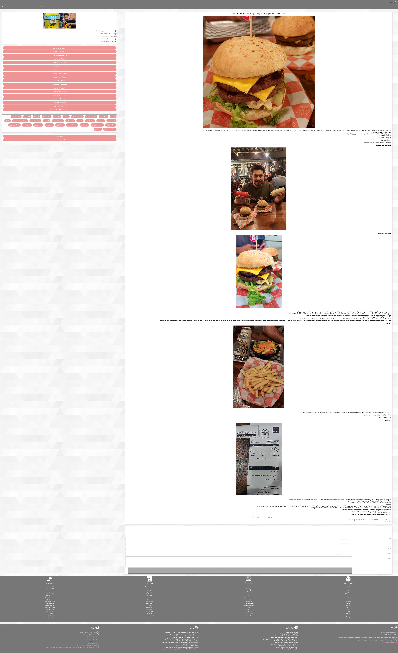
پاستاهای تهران (49, 595)
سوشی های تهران (50, 609)
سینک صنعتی (103, 117)
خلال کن (348, 605)
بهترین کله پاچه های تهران (59, 77)
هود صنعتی (348, 599)
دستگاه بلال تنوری (14, 125)
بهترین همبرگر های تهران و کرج (362, 520)
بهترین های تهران (60, 48)
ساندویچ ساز (49, 125)
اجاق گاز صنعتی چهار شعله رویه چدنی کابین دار (287, 647)
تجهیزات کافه (46, 117)
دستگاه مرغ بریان (35, 121)
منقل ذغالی (348, 595)
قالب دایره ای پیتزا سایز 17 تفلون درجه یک (288, 645)
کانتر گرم (46, 121)
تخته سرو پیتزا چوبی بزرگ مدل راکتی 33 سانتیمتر (286, 642)
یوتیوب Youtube (93, 642)
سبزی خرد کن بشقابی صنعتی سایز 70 (289, 649)
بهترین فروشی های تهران (60, 52)
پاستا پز (149, 605)
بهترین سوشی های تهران (59, 95)
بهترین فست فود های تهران (363, 514)
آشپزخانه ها (393, 2)
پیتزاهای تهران (49, 591)
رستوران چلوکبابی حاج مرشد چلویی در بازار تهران (183, 636)
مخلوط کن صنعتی (149, 611)
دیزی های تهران (49, 599)
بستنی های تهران (50, 611)
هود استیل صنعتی (57, 121)
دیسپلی (149, 599)
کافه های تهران (49, 614)
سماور (149, 597)
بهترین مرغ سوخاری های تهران (59, 66)
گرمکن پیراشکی (149, 601)
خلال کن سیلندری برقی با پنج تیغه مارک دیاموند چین (286, 635)
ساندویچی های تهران (50, 607)
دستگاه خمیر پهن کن (97, 125)
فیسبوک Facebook (92, 643)
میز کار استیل (89, 121)
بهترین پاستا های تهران (60, 88)
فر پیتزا (66, 117)
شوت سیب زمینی (249, 614)
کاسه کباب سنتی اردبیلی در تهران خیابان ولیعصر (175, 649)
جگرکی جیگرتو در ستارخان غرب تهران (185, 645)
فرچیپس (249, 616)
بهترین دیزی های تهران (60, 81)
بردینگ (248, 607)
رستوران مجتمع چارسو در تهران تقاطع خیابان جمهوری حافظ (284, 637)
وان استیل (101, 121)
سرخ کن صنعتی (248, 589)
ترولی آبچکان (70, 121)
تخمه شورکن (149, 593)
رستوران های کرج (50, 618)
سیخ (348, 609)
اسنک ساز (149, 614)
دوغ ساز (348, 603)
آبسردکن (149, 618)
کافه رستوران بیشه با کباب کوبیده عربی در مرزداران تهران (284, 644)
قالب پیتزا (57, 117)
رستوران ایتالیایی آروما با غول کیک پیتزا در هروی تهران (179, 647)
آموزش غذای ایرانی (60, 140)
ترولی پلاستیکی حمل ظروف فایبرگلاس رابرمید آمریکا (286, 640)
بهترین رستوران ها (50, 583)
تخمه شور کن (38, 125)
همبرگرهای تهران (50, 587)
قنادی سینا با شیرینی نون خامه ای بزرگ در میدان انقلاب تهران (176, 642)
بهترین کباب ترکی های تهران (60, 84)
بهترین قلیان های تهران (60, 106)
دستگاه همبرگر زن (249, 611)
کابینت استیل (111, 121)
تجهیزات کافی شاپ (149, 583)
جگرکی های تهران (50, 593)
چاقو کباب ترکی (248, 599)
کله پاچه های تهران (49, 597)
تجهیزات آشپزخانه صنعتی (292, 632)
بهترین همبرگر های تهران (377, 514)
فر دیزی (80, 121)
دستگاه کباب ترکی (72, 125)
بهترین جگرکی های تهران (59, 70)
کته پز (348, 611)
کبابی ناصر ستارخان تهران (189, 644)
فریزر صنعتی (249, 618)
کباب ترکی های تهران (50, 601)
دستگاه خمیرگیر (111, 125)
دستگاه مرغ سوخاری (249, 605)
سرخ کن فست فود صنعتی (20, 121)
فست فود (350, 520)
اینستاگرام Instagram (92, 636)
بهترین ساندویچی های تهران (60, 91)
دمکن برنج (348, 616)
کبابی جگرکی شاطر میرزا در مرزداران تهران (184, 640)
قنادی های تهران (50, 603)
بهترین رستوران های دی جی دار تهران (59, 110)
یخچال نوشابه (27, 125)
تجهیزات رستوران (91, 117)
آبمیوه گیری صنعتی (149, 616)
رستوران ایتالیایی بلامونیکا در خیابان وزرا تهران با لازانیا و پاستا (179, 632)
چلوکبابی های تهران (49, 589)
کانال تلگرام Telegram (92, 638)
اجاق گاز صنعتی (16, 117)
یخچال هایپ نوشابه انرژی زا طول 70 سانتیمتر (180, 634)
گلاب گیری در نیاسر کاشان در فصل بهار (289, 634)
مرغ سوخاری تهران (50, 605)
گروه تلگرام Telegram (92, 640)
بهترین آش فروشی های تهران (59, 73)
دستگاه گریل (60, 125)
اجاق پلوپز (97, 129)
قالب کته (36, 117)
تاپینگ (7, 121)
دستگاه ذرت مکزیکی (110, 129)
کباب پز (113, 117)
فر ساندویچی (84, 125)
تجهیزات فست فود (77, 117)
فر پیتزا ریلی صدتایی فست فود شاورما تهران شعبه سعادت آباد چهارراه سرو (280, 639)
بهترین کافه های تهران (59, 99)
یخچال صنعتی (348, 618)
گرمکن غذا (27, 117)
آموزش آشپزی (59, 136)
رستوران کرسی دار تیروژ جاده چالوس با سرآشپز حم (176, 639)
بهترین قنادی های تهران (60, 102)
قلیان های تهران (50, 616)
